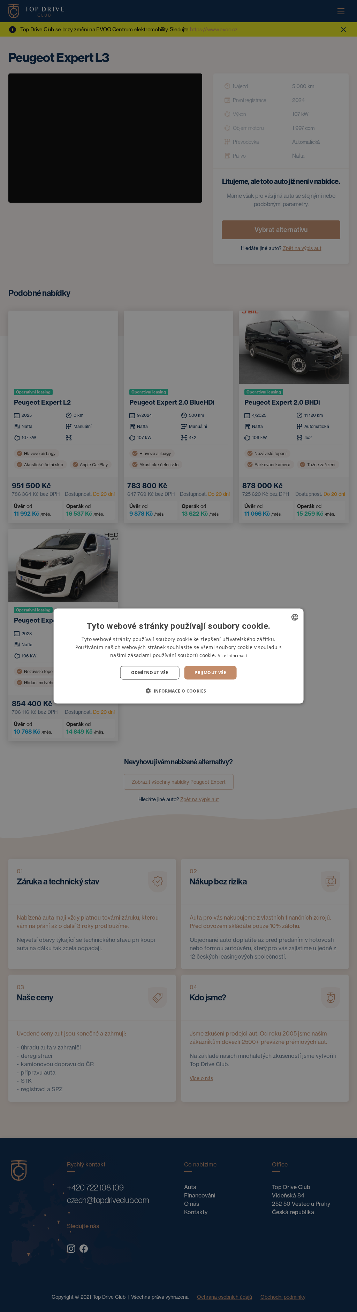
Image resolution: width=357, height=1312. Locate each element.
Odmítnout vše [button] (149, 672)
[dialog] (179, 656)
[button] (178, 690)
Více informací (232, 655)
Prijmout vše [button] (210, 672)
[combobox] (294, 617)
